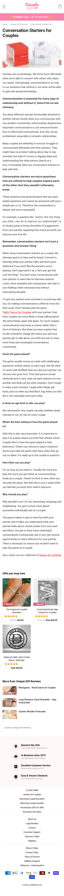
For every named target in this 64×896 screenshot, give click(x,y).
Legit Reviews (32, 823)
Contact (32, 828)
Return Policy (32, 848)
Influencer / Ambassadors (32, 865)
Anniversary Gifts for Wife (32, 807)
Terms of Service (32, 857)
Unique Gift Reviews (19, 24)
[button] (11, 616)
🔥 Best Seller (32, 790)
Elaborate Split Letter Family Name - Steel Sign (17, 658)
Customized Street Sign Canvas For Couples (47, 611)
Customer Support (32, 832)
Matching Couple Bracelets (32, 799)
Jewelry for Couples (32, 794)
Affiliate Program (32, 861)
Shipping (32, 841)
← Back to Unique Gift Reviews (17, 727)
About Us (32, 819)
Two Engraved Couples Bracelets (16, 611)
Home (5, 24)
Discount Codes (32, 836)
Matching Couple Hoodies (32, 803)
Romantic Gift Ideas (32, 812)
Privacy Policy (32, 852)
